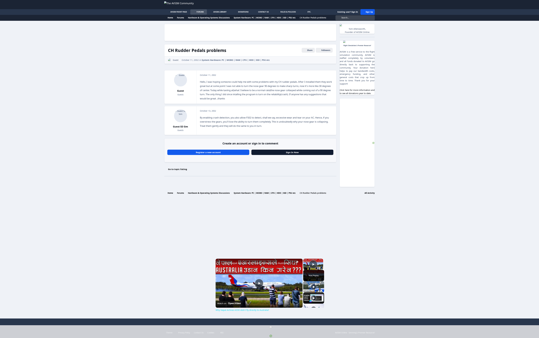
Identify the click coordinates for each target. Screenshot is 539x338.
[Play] (313, 287)
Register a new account (208, 152)
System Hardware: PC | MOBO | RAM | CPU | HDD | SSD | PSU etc (236, 60)
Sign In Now (292, 152)
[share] (297, 261)
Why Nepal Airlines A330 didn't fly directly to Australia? (257, 263)
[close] (270, 327)
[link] (220, 263)
